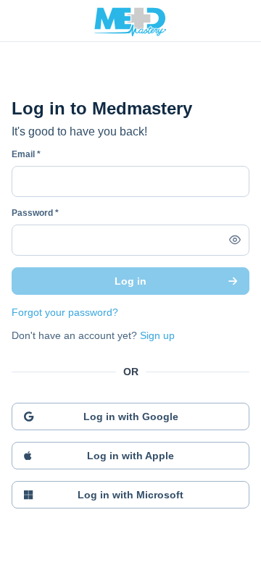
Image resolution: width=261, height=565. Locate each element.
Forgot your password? (65, 312)
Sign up (157, 335)
